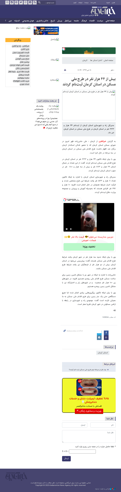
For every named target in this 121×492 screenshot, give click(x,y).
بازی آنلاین (25, 49)
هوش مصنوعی (28, 21)
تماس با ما (93, 3)
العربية (108, 3)
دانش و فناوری (42, 21)
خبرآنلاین (98, 11)
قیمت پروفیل (23, 74)
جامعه (76, 21)
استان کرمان (103, 352)
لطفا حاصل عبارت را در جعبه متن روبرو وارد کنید (95, 446)
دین (10, 21)
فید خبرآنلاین (35, 2)
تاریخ (53, 21)
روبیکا (7, 2)
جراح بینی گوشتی (22, 58)
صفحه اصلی (110, 21)
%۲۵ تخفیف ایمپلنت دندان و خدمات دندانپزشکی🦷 (89, 400)
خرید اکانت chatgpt (21, 81)
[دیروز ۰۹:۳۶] (52, 109)
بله (12, 2)
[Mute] (71, 229)
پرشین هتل (24, 62)
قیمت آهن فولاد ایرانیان (19, 65)
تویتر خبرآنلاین (21, 2)
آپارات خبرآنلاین (16, 2)
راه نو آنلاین (16, 46)
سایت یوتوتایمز (23, 78)
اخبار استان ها (96, 60)
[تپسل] (63, 49)
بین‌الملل (68, 21)
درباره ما (87, 3)
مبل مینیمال (24, 55)
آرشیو (75, 3)
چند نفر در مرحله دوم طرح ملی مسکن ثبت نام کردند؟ (87, 369)
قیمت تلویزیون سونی (20, 52)
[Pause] (67, 229)
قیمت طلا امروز (23, 71)
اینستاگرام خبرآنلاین (25, 2)
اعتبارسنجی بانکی (22, 68)
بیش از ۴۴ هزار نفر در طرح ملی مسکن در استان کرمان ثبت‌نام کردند (89, 82)
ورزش (59, 21)
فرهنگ (84, 21)
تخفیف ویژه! (89, 247)
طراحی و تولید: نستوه (102, 489)
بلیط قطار (12, 71)
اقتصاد (92, 21)
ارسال (66, 458)
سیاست (100, 21)
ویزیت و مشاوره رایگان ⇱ (89, 411)
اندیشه (17, 21)
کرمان (84, 60)
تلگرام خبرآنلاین (30, 2)
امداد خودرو (24, 84)
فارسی (113, 3)
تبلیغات (80, 3)
